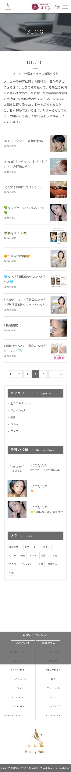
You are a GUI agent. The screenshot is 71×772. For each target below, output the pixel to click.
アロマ (33, 555)
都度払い (52, 563)
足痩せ (44, 555)
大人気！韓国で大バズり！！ (23, 187)
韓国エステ (14, 546)
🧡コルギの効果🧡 (17, 256)
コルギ (14, 424)
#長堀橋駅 (11, 325)
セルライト (26, 563)
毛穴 (27, 546)
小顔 (11, 572)
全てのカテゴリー (21, 403)
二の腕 (12, 563)
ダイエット (17, 431)
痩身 (13, 417)
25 (60, 374)
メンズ (39, 563)
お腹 (54, 555)
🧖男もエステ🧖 (15, 233)
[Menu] (65, 6)
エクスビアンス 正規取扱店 (23, 141)
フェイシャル (18, 410)
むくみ (12, 555)
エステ (46, 546)
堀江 (36, 546)
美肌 (22, 555)
